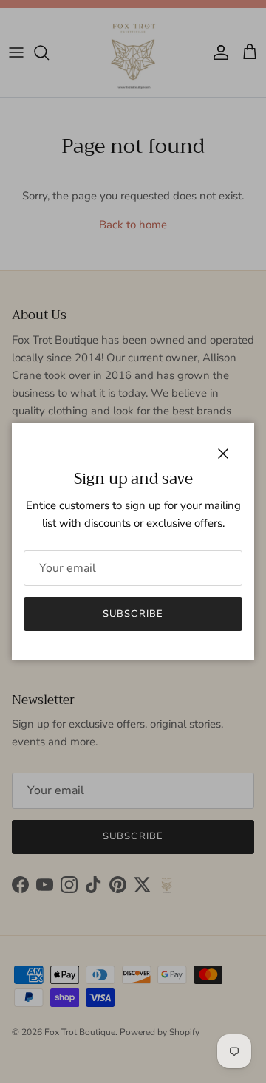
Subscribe (133, 614)
